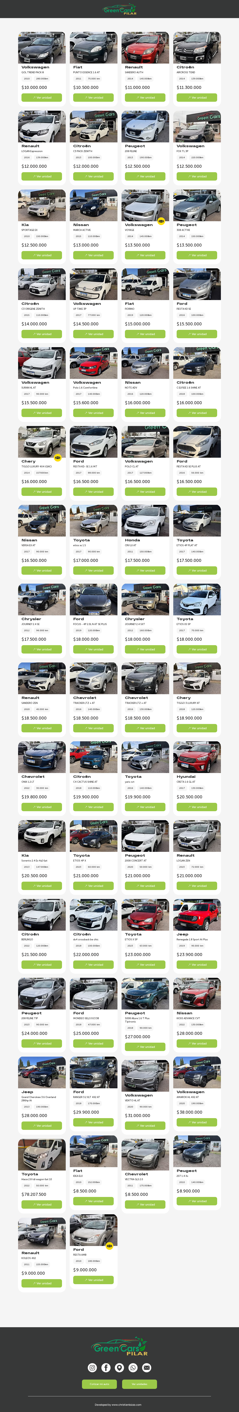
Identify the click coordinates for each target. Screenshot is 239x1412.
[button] (139, 1384)
